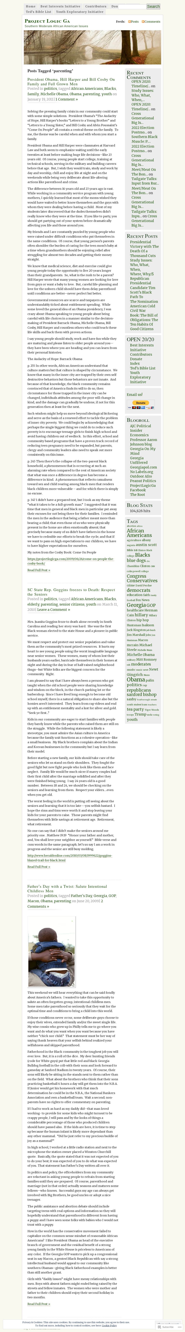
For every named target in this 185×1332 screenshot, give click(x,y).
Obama (75, 94)
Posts (135, 21)
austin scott (146, 545)
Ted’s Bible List (38, 12)
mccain (133, 645)
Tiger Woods (152, 709)
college (145, 571)
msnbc (131, 669)
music (139, 670)
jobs (148, 635)
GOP (112, 896)
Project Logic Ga (47, 20)
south (130, 704)
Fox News (143, 600)
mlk (128, 665)
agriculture (134, 540)
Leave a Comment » (53, 610)
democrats (138, 590)
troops (130, 715)
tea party (135, 709)
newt (145, 669)
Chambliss (133, 566)
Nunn (147, 675)
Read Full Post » (38, 570)
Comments (152, 21)
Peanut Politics (143, 481)
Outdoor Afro (141, 476)
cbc (148, 561)
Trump (140, 714)
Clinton (145, 566)
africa (139, 526)
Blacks (110, 89)
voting (156, 715)
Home (31, 6)
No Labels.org (141, 472)
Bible (130, 550)
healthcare (135, 610)
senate (154, 700)
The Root (137, 495)
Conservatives (142, 581)
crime (131, 585)
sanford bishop (141, 694)
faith (146, 595)
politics (50, 89)
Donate (117, 6)
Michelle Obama (54, 94)
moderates (141, 664)
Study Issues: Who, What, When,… (143, 95)
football (131, 600)
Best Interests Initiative (60, 6)
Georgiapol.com (143, 467)
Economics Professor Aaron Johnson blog (143, 439)
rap (145, 685)
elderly (33, 604)
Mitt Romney (146, 660)
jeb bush (151, 630)
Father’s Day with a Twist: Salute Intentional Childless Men (67, 888)
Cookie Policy (109, 1325)
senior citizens (72, 604)
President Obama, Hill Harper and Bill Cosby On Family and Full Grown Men (71, 81)
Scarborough (143, 700)
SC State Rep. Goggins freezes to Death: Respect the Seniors (71, 592)
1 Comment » (67, 99)
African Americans (87, 89)
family (33, 94)
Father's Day (81, 896)
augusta (131, 545)
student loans (140, 704)
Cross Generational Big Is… (143, 118)
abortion (131, 526)
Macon (33, 901)
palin (150, 680)
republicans (139, 690)
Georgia (100, 896)
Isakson (148, 625)
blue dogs (136, 560)
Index (135, 363)
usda (149, 714)
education (135, 595)
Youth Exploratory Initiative (80, 12)
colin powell (133, 571)
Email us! (134, 395)
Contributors (96, 6)
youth (107, 94)
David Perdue (143, 585)
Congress (136, 576)
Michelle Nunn (144, 650)
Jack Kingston (136, 630)
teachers (152, 705)
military (131, 659)
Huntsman (134, 625)
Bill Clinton (140, 550)
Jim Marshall (136, 635)
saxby (131, 699)
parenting (91, 94)
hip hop (142, 620)
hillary (141, 614)
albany (146, 540)
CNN (153, 566)
